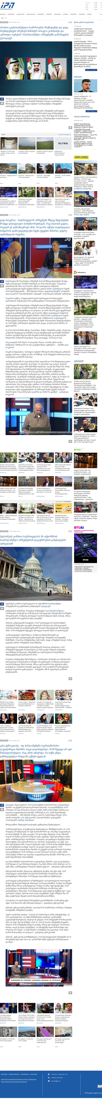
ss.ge (1, 1046)
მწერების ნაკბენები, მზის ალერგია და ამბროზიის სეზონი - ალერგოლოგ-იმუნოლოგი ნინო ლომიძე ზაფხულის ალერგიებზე (26, 519)
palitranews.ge (41, 496)
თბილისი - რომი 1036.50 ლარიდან (62, 176)
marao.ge (2, 733)
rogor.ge (39, 733)
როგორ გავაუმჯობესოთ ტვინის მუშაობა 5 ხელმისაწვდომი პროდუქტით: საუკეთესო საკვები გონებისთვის (63, 729)
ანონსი (89, 14)
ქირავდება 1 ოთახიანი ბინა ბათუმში (25, 1039)
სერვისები (25, 1074)
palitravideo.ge (4, 207)
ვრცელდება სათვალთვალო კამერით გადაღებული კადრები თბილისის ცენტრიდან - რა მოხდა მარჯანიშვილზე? (8, 203)
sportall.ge (3, 1023)
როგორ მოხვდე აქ (65, 134)
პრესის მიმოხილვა (82, 117)
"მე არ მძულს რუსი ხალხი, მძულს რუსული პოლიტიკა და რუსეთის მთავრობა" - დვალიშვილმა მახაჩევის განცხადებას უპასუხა (26, 1019)
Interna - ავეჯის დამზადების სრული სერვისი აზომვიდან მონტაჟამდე (8, 517)
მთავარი (3, 14)
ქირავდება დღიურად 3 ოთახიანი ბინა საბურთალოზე (44, 1040)
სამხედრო (73, 14)
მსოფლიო (40, 14)
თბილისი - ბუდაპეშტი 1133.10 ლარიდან (43, 176)
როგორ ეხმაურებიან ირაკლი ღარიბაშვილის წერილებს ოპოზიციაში (44, 490)
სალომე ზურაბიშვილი (54, 611)
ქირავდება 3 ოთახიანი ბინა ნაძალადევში (7, 1039)
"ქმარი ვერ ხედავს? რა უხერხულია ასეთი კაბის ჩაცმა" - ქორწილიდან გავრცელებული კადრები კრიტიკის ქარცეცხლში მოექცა (45, 204)
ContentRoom (67, 501)
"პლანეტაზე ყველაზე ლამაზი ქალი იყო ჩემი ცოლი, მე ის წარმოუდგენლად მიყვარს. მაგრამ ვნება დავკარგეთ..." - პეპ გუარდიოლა (45, 1021)
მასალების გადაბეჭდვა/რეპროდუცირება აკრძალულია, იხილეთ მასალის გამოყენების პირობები (19, 1080)
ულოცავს (20, 106)
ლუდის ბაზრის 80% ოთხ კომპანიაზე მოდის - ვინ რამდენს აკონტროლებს (8, 490)
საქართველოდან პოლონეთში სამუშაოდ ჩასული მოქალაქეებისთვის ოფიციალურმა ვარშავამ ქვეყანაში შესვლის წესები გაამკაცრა (63, 494)
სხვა (2, 18)
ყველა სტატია (90, 111)
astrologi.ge (40, 1023)
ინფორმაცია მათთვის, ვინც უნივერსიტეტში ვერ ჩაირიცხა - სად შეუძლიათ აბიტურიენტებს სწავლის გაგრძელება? (26, 468)
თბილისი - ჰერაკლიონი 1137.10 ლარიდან (26, 176)
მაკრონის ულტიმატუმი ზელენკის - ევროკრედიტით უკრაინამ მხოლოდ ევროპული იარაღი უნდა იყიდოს (84, 211)
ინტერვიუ (78, 77)
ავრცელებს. (46, 606)
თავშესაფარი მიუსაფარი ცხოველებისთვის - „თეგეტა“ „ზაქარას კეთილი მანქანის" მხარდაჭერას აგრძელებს (84, 32)
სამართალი (20, 14)
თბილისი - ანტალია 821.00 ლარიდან (8, 176)
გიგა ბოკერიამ (12, 294)
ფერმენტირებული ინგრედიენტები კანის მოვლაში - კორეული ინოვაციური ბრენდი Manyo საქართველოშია (62, 519)
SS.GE (3, 134)
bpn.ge (87, 2)
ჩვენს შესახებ (14, 1074)
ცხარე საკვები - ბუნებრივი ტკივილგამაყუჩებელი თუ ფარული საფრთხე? (26, 703)
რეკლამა (33, 1074)
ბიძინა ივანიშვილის (55, 289)
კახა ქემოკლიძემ (28, 818)
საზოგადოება (30, 14)
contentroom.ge (4, 523)
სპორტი (65, 14)
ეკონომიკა (57, 14)
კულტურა (82, 14)
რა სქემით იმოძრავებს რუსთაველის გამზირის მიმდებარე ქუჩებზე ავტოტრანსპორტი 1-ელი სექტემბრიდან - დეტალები (26, 492)
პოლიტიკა (11, 14)
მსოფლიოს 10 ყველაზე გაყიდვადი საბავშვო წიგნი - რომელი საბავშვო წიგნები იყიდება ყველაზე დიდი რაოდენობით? (45, 705)
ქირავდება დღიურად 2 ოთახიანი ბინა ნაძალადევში (62, 1040)
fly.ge (1, 183)
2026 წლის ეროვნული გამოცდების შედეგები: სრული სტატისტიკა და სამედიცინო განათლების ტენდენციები (8, 705)
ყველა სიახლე (90, 70)
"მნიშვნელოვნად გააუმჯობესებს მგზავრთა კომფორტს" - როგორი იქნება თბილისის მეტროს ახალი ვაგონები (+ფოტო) (85, 517)
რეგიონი (49, 14)
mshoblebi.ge (40, 710)
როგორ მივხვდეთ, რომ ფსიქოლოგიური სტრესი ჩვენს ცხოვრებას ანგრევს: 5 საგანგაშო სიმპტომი (45, 728)
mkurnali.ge (3, 710)
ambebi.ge (3, 472)
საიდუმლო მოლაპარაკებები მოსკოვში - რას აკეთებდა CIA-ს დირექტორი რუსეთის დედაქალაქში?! (85, 235)
